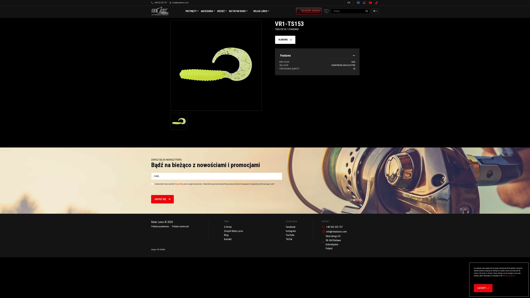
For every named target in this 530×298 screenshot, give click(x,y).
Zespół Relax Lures (233, 231)
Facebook (290, 226)
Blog (226, 235)
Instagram (291, 231)
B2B (348, 3)
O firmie (228, 226)
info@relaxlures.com (180, 3)
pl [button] (374, 11)
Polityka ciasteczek (180, 226)
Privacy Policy (179, 184)
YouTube (290, 235)
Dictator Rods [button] (237, 11)
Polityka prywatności (160, 226)
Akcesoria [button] (207, 11)
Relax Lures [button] (260, 11)
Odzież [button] (221, 11)
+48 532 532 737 (160, 3)
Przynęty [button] (191, 11)
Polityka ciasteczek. (509, 276)
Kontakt (228, 239)
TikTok (289, 239)
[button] (326, 11)
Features (285, 55)
